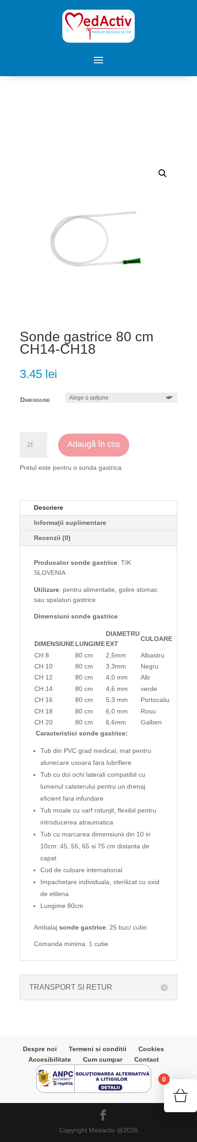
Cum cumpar (102, 1059)
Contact (146, 1059)
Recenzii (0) (52, 537)
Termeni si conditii (97, 1049)
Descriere (48, 507)
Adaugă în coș (93, 444)
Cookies (151, 1049)
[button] (162, 173)
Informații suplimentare (70, 522)
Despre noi (40, 1049)
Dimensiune (35, 399)
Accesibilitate (49, 1059)
